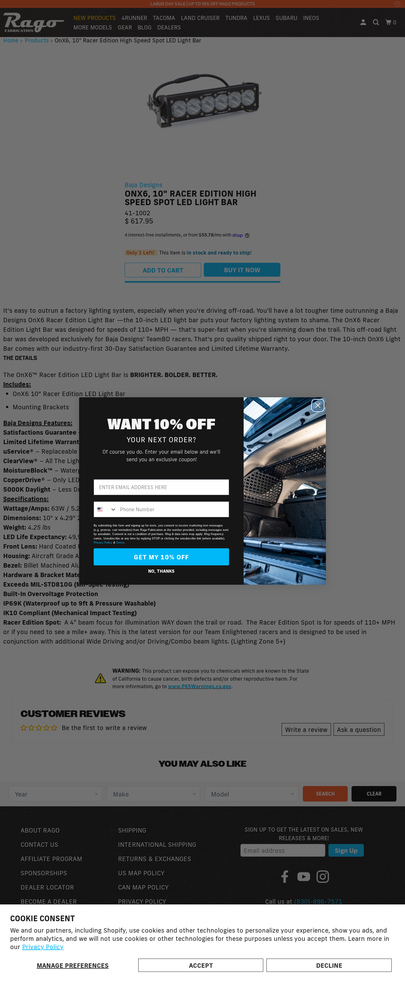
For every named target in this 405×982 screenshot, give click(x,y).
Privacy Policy (43, 946)
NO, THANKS (161, 571)
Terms (120, 542)
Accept (201, 965)
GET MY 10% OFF (161, 557)
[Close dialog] (317, 405)
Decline (329, 965)
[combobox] (105, 509)
